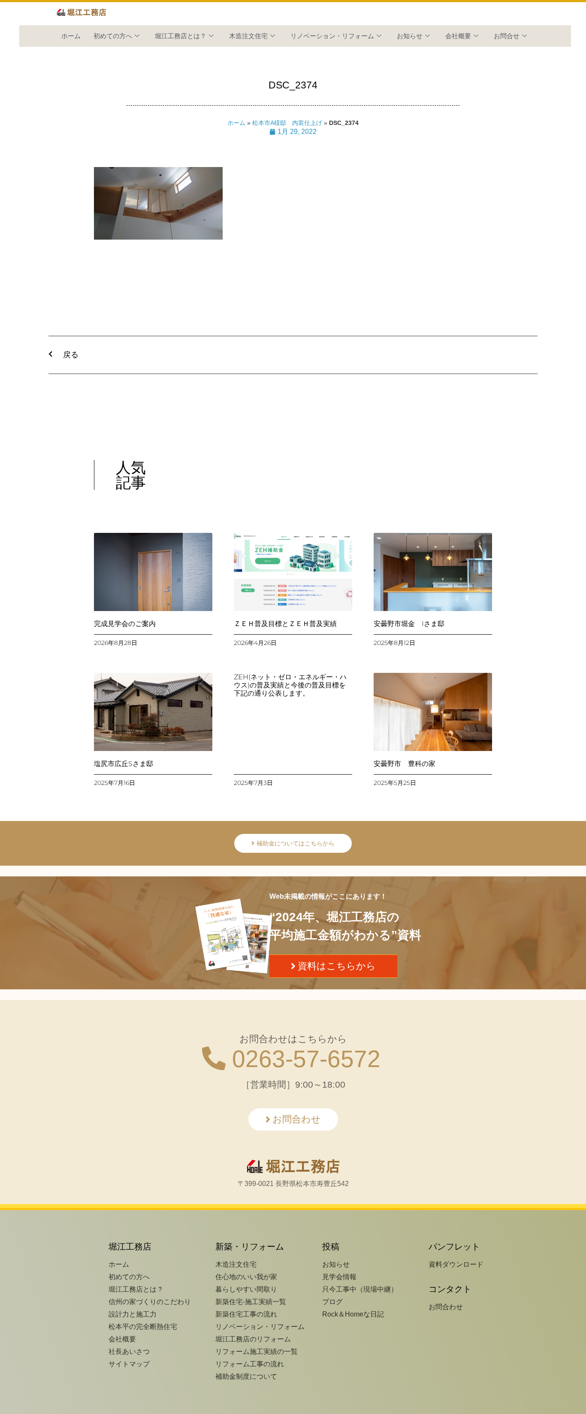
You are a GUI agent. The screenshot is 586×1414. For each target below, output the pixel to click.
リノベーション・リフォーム (332, 36)
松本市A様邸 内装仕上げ (287, 123)
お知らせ (410, 36)
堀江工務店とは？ (180, 36)
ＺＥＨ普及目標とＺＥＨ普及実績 (285, 624)
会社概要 (458, 36)
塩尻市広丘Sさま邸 (123, 764)
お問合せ (507, 36)
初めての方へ (113, 36)
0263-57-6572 (303, 1059)
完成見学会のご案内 (125, 624)
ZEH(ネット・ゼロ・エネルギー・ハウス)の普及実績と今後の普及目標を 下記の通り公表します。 (290, 685)
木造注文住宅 (248, 36)
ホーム (71, 36)
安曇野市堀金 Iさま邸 (409, 624)
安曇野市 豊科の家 (404, 764)
